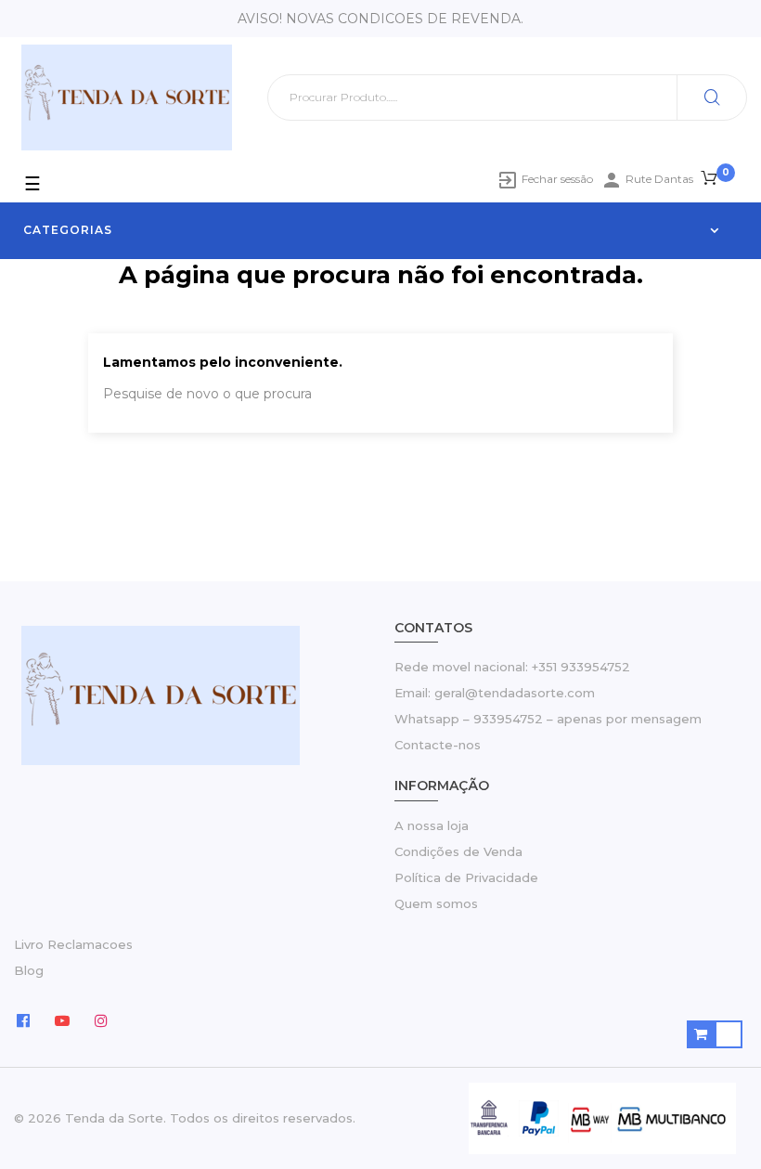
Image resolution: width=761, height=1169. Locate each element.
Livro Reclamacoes (73, 944)
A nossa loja (431, 825)
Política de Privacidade (466, 877)
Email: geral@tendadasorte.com (494, 692)
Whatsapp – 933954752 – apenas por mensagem (548, 718)
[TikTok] (140, 1019)
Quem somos (436, 903)
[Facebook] (23, 1019)
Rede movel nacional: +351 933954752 (512, 666)
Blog (29, 970)
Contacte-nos (437, 744)
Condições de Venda (458, 851)
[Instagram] (101, 1019)
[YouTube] (62, 1019)
